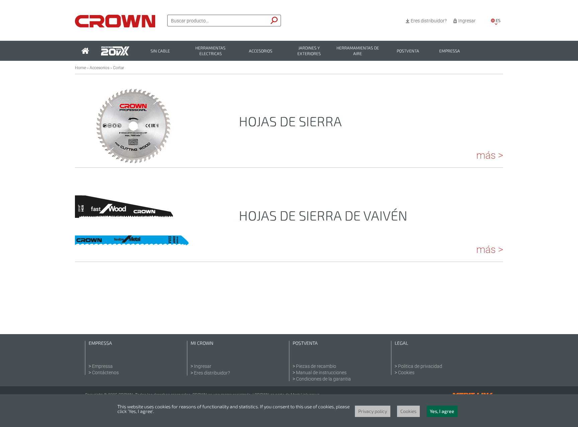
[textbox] (218, 20)
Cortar (118, 67)
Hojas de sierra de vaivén (323, 215)
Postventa (408, 50)
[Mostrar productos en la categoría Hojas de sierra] (133, 158)
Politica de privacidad (420, 366)
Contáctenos (105, 372)
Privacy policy (372, 411)
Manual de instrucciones (321, 372)
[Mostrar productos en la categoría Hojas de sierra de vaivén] (133, 252)
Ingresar (467, 20)
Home (80, 67)
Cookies (406, 372)
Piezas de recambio (316, 366)
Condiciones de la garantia (323, 379)
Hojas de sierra (290, 121)
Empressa (449, 50)
